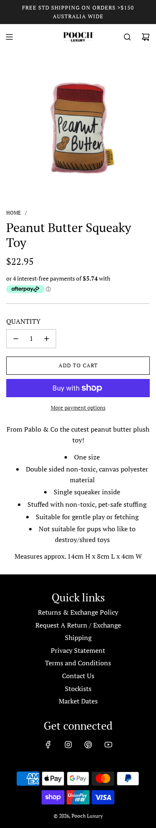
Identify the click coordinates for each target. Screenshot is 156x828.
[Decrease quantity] (16, 339)
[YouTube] (108, 744)
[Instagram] (68, 744)
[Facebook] (48, 744)
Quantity (23, 321)
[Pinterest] (88, 744)
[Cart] (145, 37)
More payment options (78, 407)
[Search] (127, 37)
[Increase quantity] (46, 339)
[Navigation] (9, 37)
